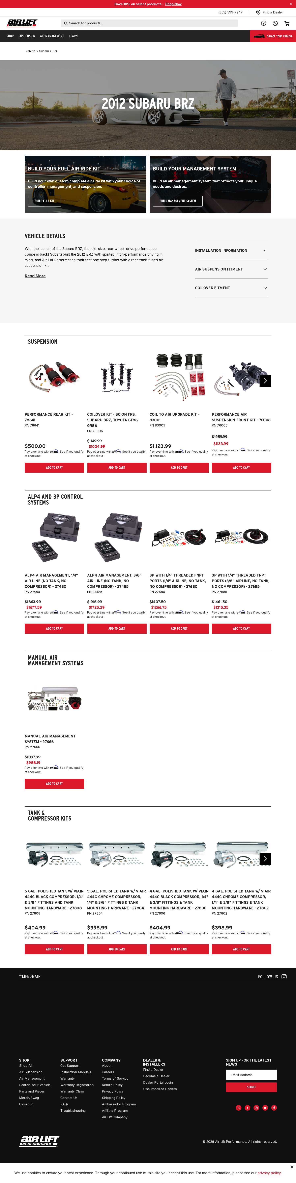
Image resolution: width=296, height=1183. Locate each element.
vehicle (30, 51)
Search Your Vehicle (35, 1085)
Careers (108, 1072)
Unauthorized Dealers (160, 1089)
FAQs (64, 1104)
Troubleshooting (73, 1111)
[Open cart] (287, 23)
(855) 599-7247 (230, 12)
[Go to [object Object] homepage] (39, 1141)
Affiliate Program (115, 1111)
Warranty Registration (77, 1085)
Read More (35, 275)
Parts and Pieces (32, 1091)
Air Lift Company (114, 1117)
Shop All (25, 1066)
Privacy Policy (113, 1091)
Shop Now (173, 4)
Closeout (26, 1104)
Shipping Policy (113, 1098)
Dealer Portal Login (158, 1082)
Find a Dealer (153, 1070)
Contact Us (69, 1098)
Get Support (69, 1066)
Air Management (32, 1078)
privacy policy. (270, 1173)
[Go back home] (22, 23)
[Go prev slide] (30, 381)
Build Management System (178, 201)
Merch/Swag (29, 1098)
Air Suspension (30, 1072)
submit (251, 1087)
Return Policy (112, 1085)
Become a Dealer (156, 1076)
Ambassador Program (119, 1104)
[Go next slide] (265, 381)
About (106, 1066)
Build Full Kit (44, 201)
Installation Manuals (75, 1072)
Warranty (67, 1078)
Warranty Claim (72, 1091)
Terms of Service (115, 1078)
